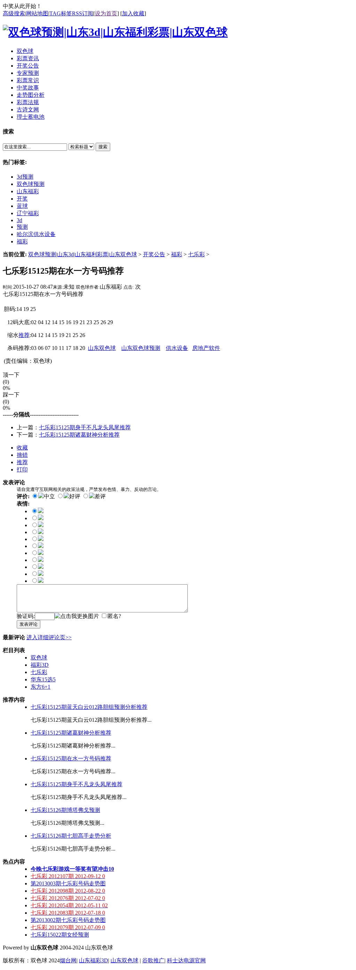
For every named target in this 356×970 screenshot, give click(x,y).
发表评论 (28, 624)
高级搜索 (14, 13)
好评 (74, 496)
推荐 (22, 462)
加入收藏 (133, 13)
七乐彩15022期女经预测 (60, 935)
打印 (22, 469)
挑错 (22, 455)
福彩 (22, 241)
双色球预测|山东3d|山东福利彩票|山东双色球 (82, 254)
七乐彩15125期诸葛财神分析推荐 (79, 435)
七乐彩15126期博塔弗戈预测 (65, 810)
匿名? (114, 616)
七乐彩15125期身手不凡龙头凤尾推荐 (85, 427)
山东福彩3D (93, 960)
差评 (100, 496)
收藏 (22, 448)
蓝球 (22, 206)
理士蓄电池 (30, 117)
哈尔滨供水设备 (36, 234)
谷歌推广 (153, 960)
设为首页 (106, 13)
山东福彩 (28, 191)
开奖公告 (154, 254)
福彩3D (40, 665)
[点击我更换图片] (77, 616)
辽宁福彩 (28, 213)
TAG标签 (60, 13)
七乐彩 (196, 254)
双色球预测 (30, 184)
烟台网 (68, 960)
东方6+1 (40, 687)
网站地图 (37, 13)
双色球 (39, 657)
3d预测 (25, 177)
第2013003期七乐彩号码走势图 (68, 883)
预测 (22, 227)
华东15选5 (43, 679)
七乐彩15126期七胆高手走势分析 (71, 836)
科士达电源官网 (186, 960)
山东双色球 (124, 960)
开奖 (22, 199)
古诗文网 (28, 109)
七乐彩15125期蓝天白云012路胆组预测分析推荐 (89, 707)
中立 (49, 496)
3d (19, 220)
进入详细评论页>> (49, 637)
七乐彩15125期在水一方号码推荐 (71, 758)
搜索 (102, 146)
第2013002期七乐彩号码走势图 (68, 920)
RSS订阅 (82, 13)
